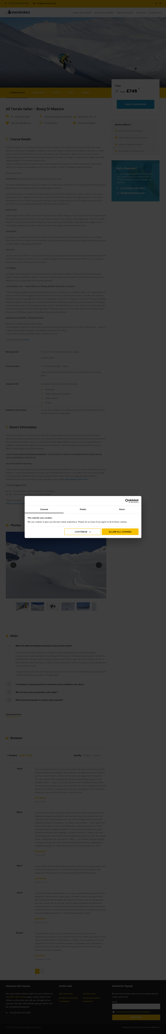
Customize (81, 532)
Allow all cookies (120, 532)
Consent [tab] (44, 509)
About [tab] (122, 509)
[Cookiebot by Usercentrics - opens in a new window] (127, 501)
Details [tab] (83, 509)
